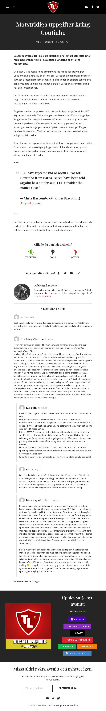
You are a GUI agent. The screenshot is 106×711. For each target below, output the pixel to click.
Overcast (88, 646)
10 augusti (29, 317)
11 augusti (54, 500)
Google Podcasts (79, 639)
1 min (61, 41)
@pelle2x (46, 296)
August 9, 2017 (31, 203)
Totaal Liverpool (43, 705)
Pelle (38, 41)
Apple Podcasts (78, 626)
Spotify (67, 646)
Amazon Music (79, 653)
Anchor (78, 619)
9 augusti (48, 41)
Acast (78, 633)
